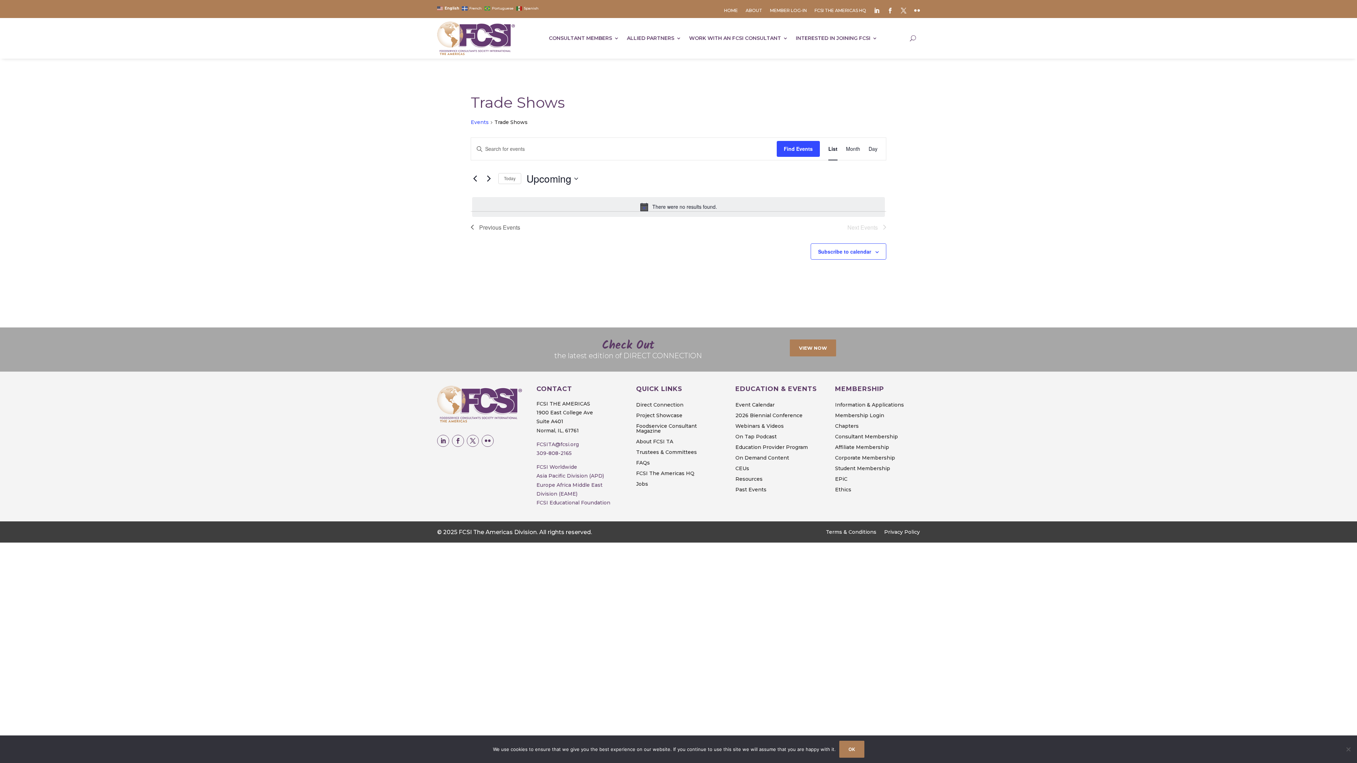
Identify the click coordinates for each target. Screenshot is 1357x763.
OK (851, 749)
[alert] (678, 207)
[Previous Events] (475, 179)
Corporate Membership (865, 458)
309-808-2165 (554, 453)
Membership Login (859, 416)
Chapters (847, 426)
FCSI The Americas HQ (840, 10)
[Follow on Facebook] (458, 441)
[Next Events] (488, 179)
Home (731, 10)
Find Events (798, 148)
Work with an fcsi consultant (735, 38)
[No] (1348, 749)
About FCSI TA (654, 442)
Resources (749, 479)
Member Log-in (788, 10)
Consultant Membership (866, 437)
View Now (813, 348)
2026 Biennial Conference (769, 416)
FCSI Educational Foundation (573, 502)
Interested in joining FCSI (833, 38)
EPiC (841, 479)
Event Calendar (755, 405)
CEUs (742, 469)
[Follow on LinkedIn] (443, 441)
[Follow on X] (473, 441)
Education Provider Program (771, 447)
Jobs (642, 484)
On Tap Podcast (756, 437)
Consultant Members (580, 38)
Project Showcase (659, 416)
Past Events (750, 490)
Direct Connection (659, 405)
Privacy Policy (902, 532)
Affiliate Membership (862, 447)
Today (510, 178)
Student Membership (862, 469)
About (754, 10)
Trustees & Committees (666, 452)
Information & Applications (869, 405)
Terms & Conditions (851, 532)
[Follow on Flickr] (488, 441)
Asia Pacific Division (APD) (570, 476)
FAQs (643, 463)
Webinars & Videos (759, 426)
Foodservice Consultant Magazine (666, 429)
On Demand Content (762, 458)
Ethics (843, 490)
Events (480, 122)
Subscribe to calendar (844, 251)
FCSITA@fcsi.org (557, 444)
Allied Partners (650, 38)
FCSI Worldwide (556, 467)
